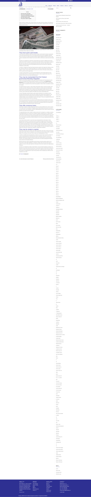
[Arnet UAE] (20, 4)
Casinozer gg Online (59, 255)
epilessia (57, 280)
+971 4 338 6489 (23, 0)
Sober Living (58, 424)
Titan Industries (35, 483)
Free (56, 298)
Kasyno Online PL (59, 316)
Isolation (57, 309)
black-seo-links (58, 227)
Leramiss (57, 322)
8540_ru (57, 182)
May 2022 (57, 91)
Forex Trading (58, 293)
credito (57, 264)
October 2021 (58, 98)
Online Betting (58, 363)
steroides (57, 431)
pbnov (57, 374)
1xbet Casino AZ (58, 144)
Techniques (58, 438)
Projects (54, 5)
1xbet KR (57, 155)
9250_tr (57, 189)
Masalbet (57, 323)
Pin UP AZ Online (59, 384)
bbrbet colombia (58, 216)
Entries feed (58, 470)
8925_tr (57, 187)
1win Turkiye (58, 135)
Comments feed (58, 472)
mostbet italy (58, 338)
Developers (58, 270)
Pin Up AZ (57, 381)
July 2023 (57, 66)
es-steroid (57, 282)
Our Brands (48, 487)
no (56, 361)
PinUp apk (57, 395)
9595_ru (57, 193)
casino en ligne (58, 241)
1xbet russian (58, 162)
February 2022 (58, 94)
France (57, 297)
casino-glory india (59, 252)
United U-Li (34, 490)
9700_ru (57, 194)
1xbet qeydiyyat (58, 159)
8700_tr (57, 184)
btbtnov (57, 236)
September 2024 (59, 41)
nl (56, 359)
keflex (57, 318)
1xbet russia (58, 160)
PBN (56, 372)
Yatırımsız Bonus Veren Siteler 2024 (62, 21)
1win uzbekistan (58, 137)
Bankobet (57, 212)
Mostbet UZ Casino (59, 347)
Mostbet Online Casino (60, 340)
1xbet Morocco (58, 157)
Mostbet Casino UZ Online (60, 334)
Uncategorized (58, 442)
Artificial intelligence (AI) (60, 200)
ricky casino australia (59, 413)
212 (56, 164)
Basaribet (57, 214)
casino (57, 239)
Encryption (57, 275)
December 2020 (58, 103)
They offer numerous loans (25, 17)
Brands (58, 5)
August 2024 (58, 42)
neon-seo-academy (59, 354)
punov (57, 406)
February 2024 (58, 53)
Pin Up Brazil (58, 386)
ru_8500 (57, 415)
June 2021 (57, 102)
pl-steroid (57, 399)
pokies (57, 404)
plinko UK (57, 402)
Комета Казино (58, 456)
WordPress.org (58, 474)
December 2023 (58, 57)
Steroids (57, 433)
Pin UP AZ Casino (59, 383)
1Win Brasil (58, 126)
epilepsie (57, 279)
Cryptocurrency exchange (60, 266)
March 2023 (58, 73)
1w (56, 123)
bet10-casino (58, 221)
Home (46, 5)
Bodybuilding (58, 230)
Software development (60, 426)
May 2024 (57, 48)
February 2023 (58, 75)
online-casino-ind (59, 370)
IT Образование (59, 313)
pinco (57, 393)
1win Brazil (58, 128)
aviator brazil (58, 203)
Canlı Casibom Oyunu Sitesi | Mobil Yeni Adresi (64, 23)
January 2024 (58, 55)
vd (56, 445)
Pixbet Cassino (58, 397)
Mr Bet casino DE (59, 350)
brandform (36, 495)
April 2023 (57, 71)
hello (57, 307)
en (56, 273)
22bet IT (57, 166)
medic (57, 325)
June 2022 (57, 89)
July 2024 (57, 44)
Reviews (57, 411)
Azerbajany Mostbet (59, 209)
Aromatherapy (58, 196)
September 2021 (59, 100)
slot (56, 422)
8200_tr (57, 173)
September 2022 (59, 84)
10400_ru (57, 119)
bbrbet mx (57, 218)
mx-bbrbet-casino (59, 352)
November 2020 (58, 105)
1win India (57, 132)
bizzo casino (58, 225)
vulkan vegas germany (59, 451)
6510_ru (57, 169)
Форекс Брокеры (59, 460)
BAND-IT (34, 487)
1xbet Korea (58, 153)
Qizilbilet (57, 408)
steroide (57, 429)
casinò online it (58, 248)
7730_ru (57, 171)
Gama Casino (58, 302)
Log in (57, 468)
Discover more (21, 492)
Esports (57, 284)
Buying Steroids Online (60, 237)
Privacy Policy (48, 490)
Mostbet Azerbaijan (59, 331)
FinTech (57, 288)
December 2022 (58, 78)
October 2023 (58, 60)
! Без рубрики (58, 112)
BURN (34, 486)
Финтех (57, 458)
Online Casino (58, 365)
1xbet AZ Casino (58, 142)
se (56, 417)
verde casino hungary (59, 447)
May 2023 (57, 69)
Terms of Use (48, 491)
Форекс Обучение (59, 461)
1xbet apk (57, 141)
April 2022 (57, 93)
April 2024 (57, 50)
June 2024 (57, 46)
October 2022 (58, 82)
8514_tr (57, 180)
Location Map (62, 492)
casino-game (58, 250)
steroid (57, 427)
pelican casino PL (59, 375)
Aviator (57, 202)
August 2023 (58, 64)
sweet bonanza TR (59, 436)
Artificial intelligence (59, 198)
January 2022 (58, 96)
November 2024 (58, 37)
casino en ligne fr (59, 243)
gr (56, 304)
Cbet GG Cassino (59, 257)
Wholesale (50, 5)
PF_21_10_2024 (59, 377)
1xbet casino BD (58, 146)
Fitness (57, 291)
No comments (51, 8)
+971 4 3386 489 (64, 487)
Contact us (70, 5)
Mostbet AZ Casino (59, 327)
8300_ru (57, 175)
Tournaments (58, 440)
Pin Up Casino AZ (59, 388)
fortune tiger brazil (59, 295)
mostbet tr (57, 345)
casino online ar (58, 246)
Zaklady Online (58, 454)
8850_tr (57, 185)
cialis (57, 261)
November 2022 (58, 80)
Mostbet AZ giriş (59, 329)
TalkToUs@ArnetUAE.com (66, 490)
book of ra (57, 232)
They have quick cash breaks (25, 13)
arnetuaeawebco (22, 8)
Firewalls (57, 289)
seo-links (57, 420)
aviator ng (57, 207)
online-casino (58, 368)
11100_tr (57, 121)
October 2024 (58, 39)
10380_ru (57, 117)
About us (66, 5)
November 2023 (58, 59)
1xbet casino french (59, 148)
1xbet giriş (57, 151)
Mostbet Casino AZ (59, 332)
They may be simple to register (26, 18)
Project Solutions (49, 486)
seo (56, 418)
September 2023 (59, 62)
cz (56, 268)
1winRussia (58, 139)
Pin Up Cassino (58, 390)
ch (56, 259)
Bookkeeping (58, 234)
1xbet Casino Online (59, 150)
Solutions (62, 5)
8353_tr (57, 178)
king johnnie (58, 320)
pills (56, 379)
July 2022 (57, 87)
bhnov (57, 223)
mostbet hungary (59, 336)
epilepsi (57, 277)
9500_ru (57, 191)
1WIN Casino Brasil (59, 130)
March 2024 (58, 51)
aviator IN (57, 205)
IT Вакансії (58, 311)
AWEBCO (45, 495)
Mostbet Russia (58, 343)
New (56, 356)
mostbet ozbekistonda (60, 341)
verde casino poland (59, 449)
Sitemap (19, 495)
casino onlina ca (58, 245)
